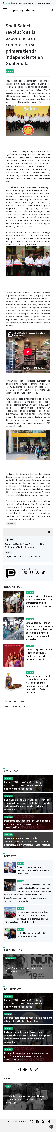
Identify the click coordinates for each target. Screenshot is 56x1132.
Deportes (21, 863)
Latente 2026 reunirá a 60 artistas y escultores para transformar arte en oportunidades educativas (23, 785)
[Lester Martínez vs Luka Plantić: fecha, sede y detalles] (10, 933)
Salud (8, 1086)
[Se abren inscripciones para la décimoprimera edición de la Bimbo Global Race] (10, 867)
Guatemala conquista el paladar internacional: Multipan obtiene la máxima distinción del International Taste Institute (27, 841)
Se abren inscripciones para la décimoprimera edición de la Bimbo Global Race (33, 870)
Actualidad (9, 71)
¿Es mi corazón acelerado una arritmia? (25, 1096)
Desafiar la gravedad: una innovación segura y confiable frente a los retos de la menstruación (27, 824)
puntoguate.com (28, 569)
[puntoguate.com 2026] (16, 1121)
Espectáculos (10, 958)
